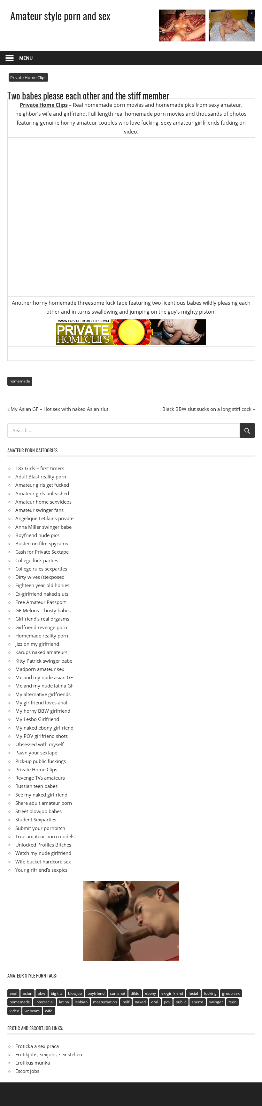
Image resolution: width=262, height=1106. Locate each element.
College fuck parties (36, 560)
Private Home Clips (28, 77)
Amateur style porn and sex (60, 15)
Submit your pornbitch (40, 828)
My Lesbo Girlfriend (37, 719)
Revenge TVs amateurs (40, 778)
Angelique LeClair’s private (44, 518)
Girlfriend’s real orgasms (42, 618)
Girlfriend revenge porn (41, 627)
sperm (197, 1002)
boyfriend (96, 993)
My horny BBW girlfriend (42, 711)
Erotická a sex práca (37, 1046)
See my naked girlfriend (41, 794)
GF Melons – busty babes (43, 610)
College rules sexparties (41, 568)
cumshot (117, 993)
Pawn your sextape (36, 752)
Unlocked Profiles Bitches (43, 844)
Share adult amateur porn (43, 803)
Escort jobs (27, 1071)
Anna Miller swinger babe (43, 527)
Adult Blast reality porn (40, 476)
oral (154, 1002)
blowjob (75, 993)
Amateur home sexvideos (43, 501)
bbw (41, 993)
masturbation (105, 1002)
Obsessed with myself (39, 744)
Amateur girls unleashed (42, 493)
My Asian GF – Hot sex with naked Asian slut (59, 409)
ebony (150, 993)
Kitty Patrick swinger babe (43, 661)
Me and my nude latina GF (44, 685)
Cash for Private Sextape (42, 552)
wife (48, 1011)
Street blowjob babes (38, 811)
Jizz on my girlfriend (37, 644)
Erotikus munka (32, 1062)
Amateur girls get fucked (42, 485)
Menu (26, 58)
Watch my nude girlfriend (43, 853)
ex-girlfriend (172, 993)
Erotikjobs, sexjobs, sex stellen (48, 1054)
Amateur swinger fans (39, 510)
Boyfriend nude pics (37, 535)
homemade (20, 381)
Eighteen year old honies (42, 585)
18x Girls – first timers (39, 468)
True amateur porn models (44, 836)
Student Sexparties (35, 819)
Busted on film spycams (41, 543)
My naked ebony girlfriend (44, 727)
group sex (231, 993)
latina (64, 1002)
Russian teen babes (36, 786)
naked (140, 1002)
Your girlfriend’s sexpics (41, 870)
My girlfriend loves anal (41, 702)
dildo (135, 993)
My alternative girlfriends (43, 694)
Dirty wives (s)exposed (40, 577)
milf (126, 1002)
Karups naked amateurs (41, 652)
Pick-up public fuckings (40, 761)
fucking (210, 993)
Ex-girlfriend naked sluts (41, 594)
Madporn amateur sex (39, 669)
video (14, 1011)
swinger (216, 1002)
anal (13, 993)
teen (232, 1002)
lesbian (81, 1002)
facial (193, 993)
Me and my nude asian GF (44, 677)
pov (167, 1002)
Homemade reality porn (41, 635)
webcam (32, 1011)
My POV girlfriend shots (41, 736)
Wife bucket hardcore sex (43, 861)
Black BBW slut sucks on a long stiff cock (206, 409)
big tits (57, 993)
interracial (44, 1002)
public (181, 1002)
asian (27, 993)
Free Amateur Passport (40, 602)
